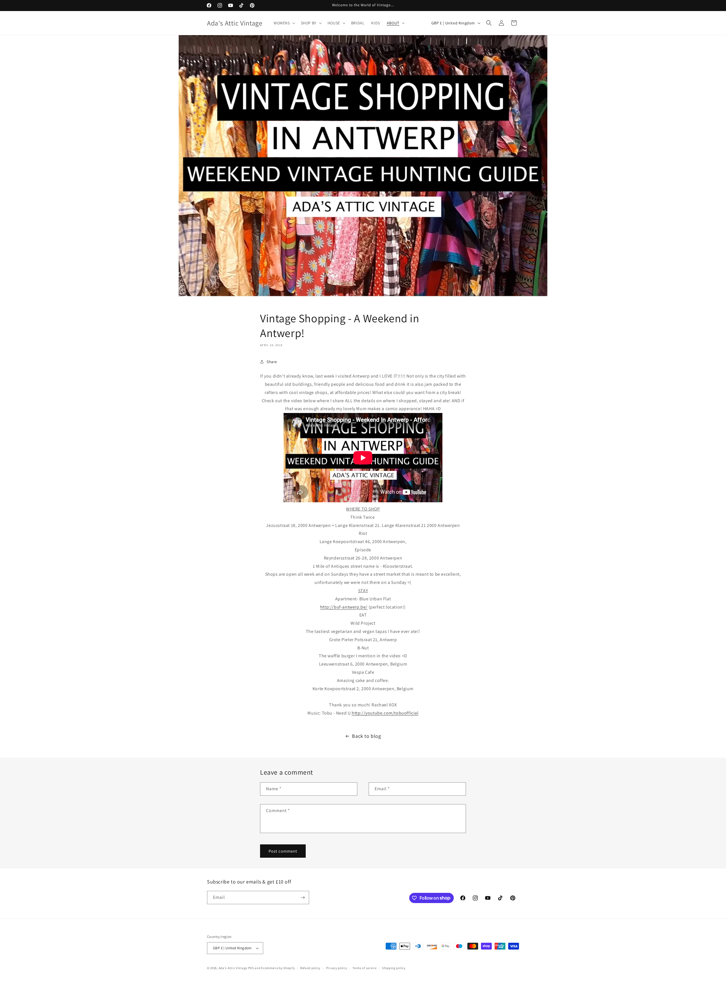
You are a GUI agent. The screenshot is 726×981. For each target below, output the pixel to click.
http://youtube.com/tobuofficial (385, 713)
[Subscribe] (302, 897)
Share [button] (272, 361)
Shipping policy (394, 968)
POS (251, 968)
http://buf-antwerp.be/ (344, 607)
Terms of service (364, 968)
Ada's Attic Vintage (233, 968)
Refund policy (310, 968)
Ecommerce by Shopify (278, 968)
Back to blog (366, 736)
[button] (283, 23)
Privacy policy (336, 968)
